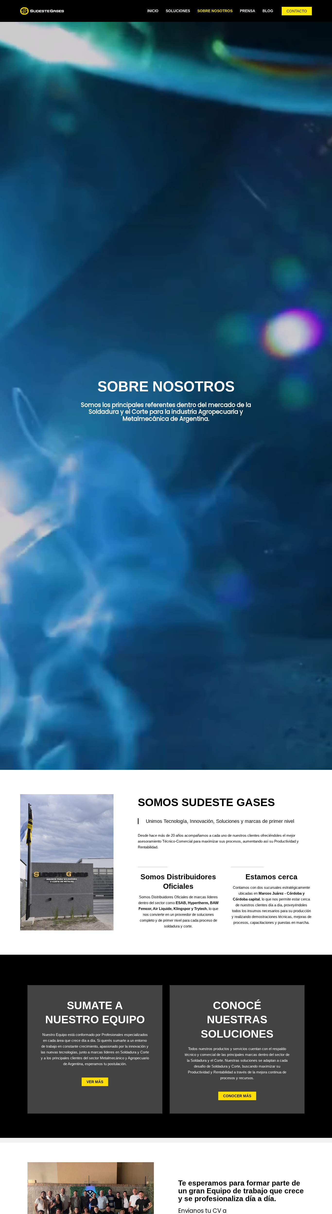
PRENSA (247, 11)
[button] (297, 11)
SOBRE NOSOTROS (215, 11)
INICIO (152, 11)
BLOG (267, 11)
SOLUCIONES (178, 11)
